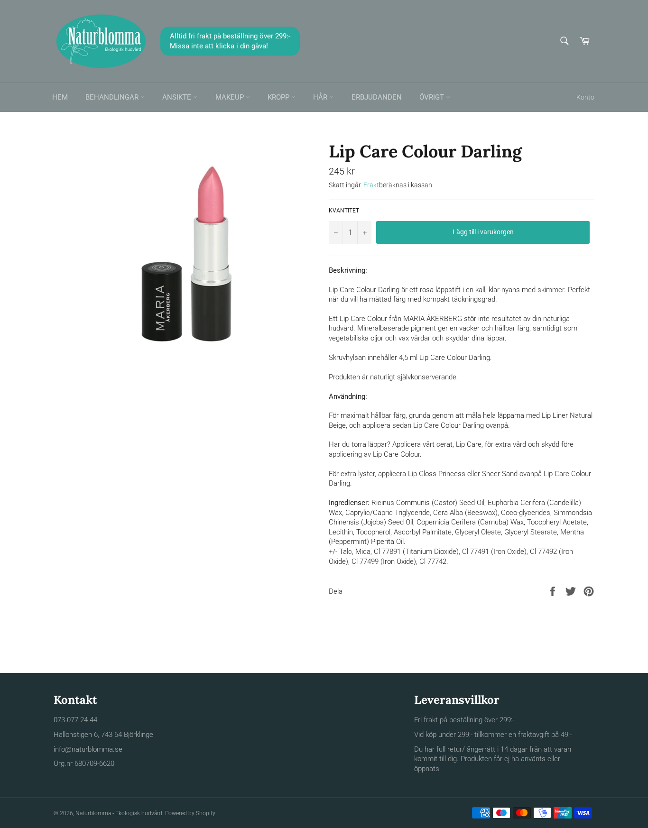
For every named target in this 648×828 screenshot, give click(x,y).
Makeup (230, 97)
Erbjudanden (377, 97)
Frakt (371, 185)
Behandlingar (112, 97)
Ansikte (177, 97)
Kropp (279, 97)
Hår (321, 97)
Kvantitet (344, 210)
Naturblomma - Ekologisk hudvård (118, 813)
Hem (60, 97)
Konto (585, 97)
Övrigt (432, 97)
